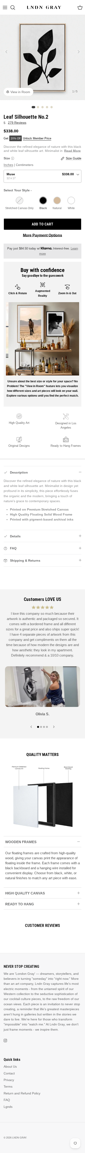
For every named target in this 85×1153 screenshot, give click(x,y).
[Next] (78, 51)
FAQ (7, 1100)
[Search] (15, 7)
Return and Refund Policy (22, 1093)
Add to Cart (42, 224)
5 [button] (52, 107)
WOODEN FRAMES (20, 842)
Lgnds (8, 1107)
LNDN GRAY (19, 1137)
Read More (72, 151)
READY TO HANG (19, 904)
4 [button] (47, 107)
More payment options (42, 235)
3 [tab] (44, 726)
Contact (9, 1073)
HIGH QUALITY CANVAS (25, 893)
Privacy (9, 1080)
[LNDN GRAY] (44, 7)
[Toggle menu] (5, 7)
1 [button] (33, 107)
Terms (8, 1086)
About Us (10, 1066)
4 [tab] (47, 726)
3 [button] (42, 107)
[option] (42, 57)
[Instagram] (5, 1040)
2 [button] (38, 107)
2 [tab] (41, 726)
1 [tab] (38, 726)
